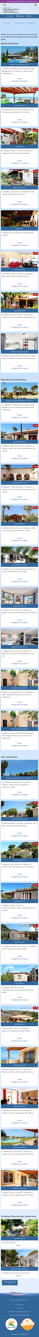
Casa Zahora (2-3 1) (19, 606)
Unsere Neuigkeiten (10, 1282)
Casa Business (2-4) (19, 105)
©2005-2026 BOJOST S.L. (19, 1300)
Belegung (31, 23)
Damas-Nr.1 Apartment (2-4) (19, 1269)
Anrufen (10, 16)
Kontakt (19, 1308)
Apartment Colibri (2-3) (19, 1188)
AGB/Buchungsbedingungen (19, 1311)
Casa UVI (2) (19, 228)
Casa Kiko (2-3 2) (19, 1024)
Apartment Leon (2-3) (19, 1147)
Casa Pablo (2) (19, 983)
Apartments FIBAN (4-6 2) (19, 647)
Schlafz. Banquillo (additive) (19, 729)
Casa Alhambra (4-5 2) (19, 483)
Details (19, 78)
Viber (30, 16)
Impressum (19, 1304)
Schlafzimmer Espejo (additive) (19, 351)
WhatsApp (21, 16)
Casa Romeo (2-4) (19, 860)
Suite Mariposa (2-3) (19, 1065)
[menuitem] (19, 23)
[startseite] (4, 5)
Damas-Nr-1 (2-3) (19, 1238)
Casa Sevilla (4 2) (19, 524)
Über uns (7, 23)
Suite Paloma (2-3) (19, 1106)
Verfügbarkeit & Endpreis (19, 81)
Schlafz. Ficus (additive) (19, 688)
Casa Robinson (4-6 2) (19, 565)
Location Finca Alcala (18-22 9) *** (19, 64)
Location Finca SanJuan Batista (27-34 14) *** (19, 400)
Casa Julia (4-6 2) (19, 901)
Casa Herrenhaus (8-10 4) (19, 819)
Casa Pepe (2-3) (20, 942)
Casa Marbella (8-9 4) (19, 442)
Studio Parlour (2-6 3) (19, 187)
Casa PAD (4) (19, 146)
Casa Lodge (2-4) (19, 310)
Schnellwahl (19, 23)
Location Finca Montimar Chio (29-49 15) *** (19, 778)
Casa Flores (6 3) (19, 269)
